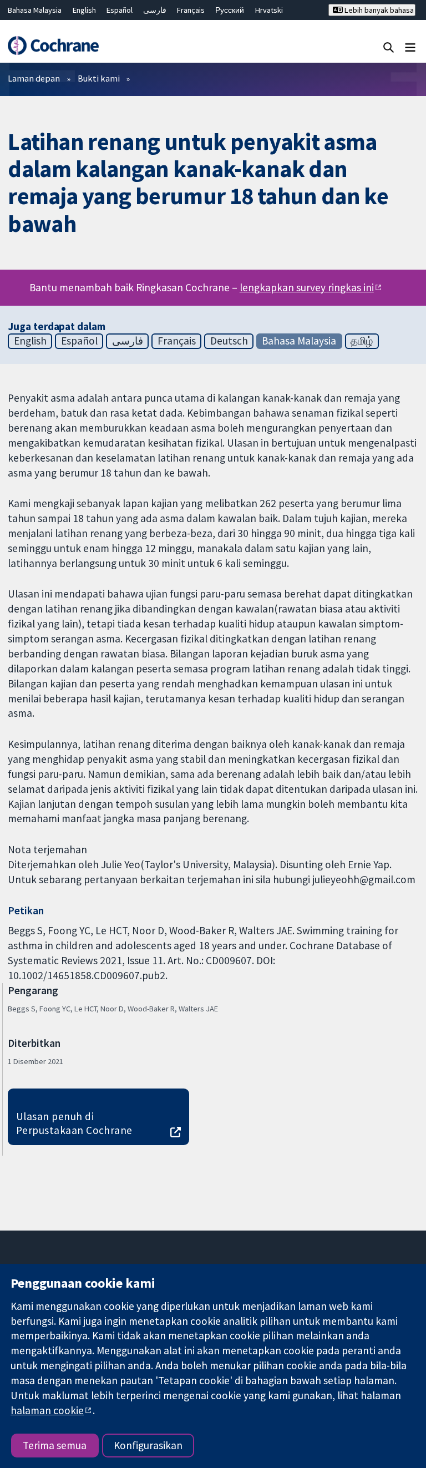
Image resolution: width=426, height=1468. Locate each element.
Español (119, 10)
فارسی (154, 10)
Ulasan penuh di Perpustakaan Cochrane (74, 1123)
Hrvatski (269, 10)
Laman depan (34, 78)
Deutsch (229, 340)
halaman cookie (47, 1410)
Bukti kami (99, 78)
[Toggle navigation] (410, 47)
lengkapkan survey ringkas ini (307, 287)
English (84, 10)
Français (191, 10)
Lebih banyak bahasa (378, 10)
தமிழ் (362, 340)
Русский (229, 10)
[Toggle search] (388, 47)
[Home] (53, 45)
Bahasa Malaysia (35, 10)
